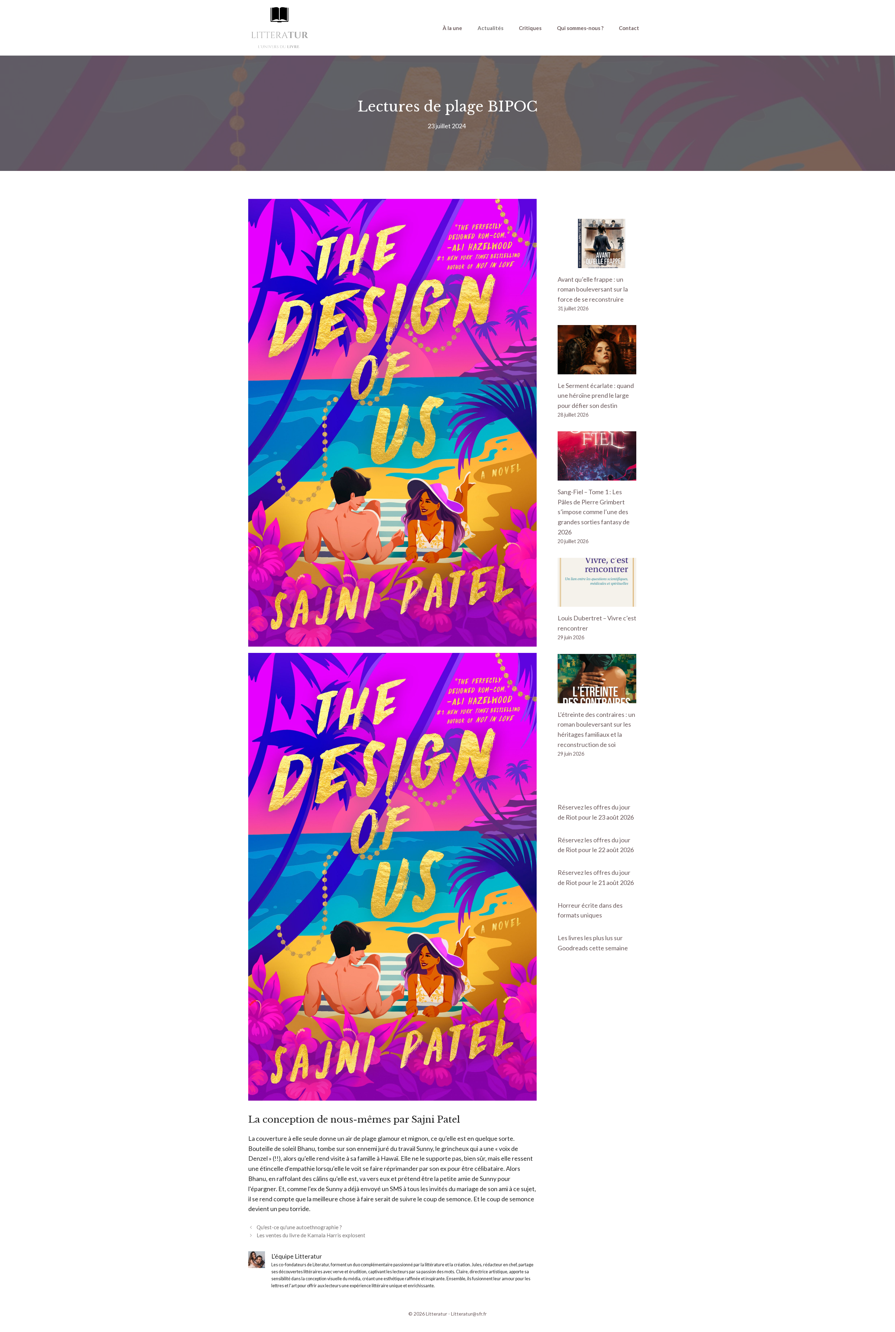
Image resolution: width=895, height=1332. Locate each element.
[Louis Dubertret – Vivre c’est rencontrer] (597, 602)
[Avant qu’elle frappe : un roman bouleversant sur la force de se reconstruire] (597, 263)
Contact (629, 28)
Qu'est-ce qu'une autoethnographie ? (299, 1227)
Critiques (530, 28)
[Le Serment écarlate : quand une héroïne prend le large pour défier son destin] (597, 369)
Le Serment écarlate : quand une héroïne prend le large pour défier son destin (596, 396)
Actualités (490, 28)
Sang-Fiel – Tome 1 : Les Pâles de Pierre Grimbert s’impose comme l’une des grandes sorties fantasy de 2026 (594, 512)
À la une (452, 28)
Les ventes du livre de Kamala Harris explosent (311, 1235)
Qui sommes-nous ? (580, 28)
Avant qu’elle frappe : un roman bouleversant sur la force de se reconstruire (593, 289)
